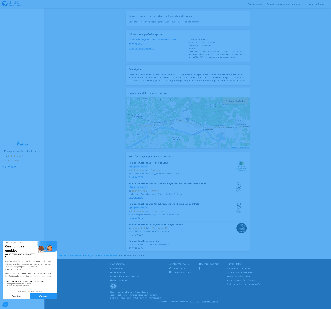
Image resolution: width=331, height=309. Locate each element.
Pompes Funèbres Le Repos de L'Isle (148, 163)
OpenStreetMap (244, 147)
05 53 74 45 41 (136, 44)
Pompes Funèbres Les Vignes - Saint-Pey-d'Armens (156, 224)
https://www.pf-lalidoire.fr (141, 48)
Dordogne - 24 (90, 255)
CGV (192, 302)
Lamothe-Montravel (108, 255)
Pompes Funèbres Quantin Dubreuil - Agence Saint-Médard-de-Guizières (167, 183)
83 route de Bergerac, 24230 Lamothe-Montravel (153, 39)
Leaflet (234, 147)
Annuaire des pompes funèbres (68, 255)
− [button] (128, 103)
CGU (198, 302)
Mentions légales (210, 302)
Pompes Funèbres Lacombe (144, 241)
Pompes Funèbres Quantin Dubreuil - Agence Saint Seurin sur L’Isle (164, 204)
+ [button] (128, 99)
